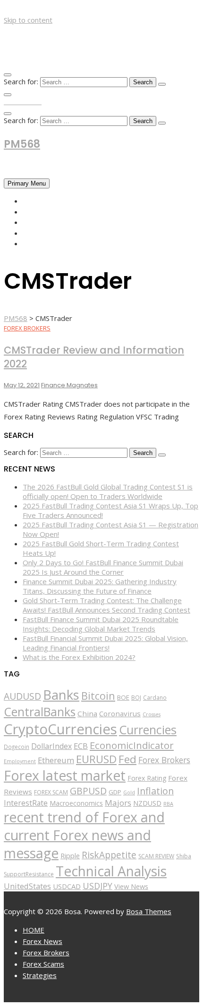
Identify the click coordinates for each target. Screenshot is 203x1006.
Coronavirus (120, 713)
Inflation (155, 790)
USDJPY (97, 885)
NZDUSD (147, 803)
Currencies (148, 729)
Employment (20, 761)
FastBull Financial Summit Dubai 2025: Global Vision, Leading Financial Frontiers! (105, 642)
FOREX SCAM (51, 792)
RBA (168, 803)
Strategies (43, 243)
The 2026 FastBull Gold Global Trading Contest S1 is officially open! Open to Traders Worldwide (108, 491)
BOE (123, 697)
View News (131, 886)
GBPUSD (88, 790)
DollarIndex (51, 746)
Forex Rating (146, 778)
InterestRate (26, 803)
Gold (129, 792)
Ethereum (56, 760)
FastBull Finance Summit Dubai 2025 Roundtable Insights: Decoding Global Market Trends (100, 623)
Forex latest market (65, 775)
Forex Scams (46, 233)
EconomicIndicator (132, 745)
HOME (33, 200)
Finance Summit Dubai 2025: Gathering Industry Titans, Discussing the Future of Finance (100, 586)
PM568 (22, 144)
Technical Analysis (111, 871)
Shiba (183, 856)
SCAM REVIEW (156, 856)
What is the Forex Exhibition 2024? (79, 657)
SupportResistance (29, 874)
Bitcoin (98, 696)
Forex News (44, 211)
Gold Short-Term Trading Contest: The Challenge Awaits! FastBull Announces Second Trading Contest (106, 605)
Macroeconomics (76, 803)
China (87, 713)
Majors (118, 802)
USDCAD (67, 886)
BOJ (136, 698)
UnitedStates (27, 886)
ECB (81, 745)
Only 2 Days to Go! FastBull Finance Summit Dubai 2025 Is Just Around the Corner (103, 567)
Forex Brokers (50, 222)
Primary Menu (27, 183)
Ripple (70, 855)
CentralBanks (40, 711)
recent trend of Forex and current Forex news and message (84, 835)
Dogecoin (16, 746)
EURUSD (96, 759)
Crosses (152, 714)
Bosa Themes (148, 911)
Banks (61, 694)
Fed (127, 759)
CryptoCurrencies (60, 729)
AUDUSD (22, 696)
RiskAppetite (109, 855)
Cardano (155, 697)
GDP (115, 792)
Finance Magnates (69, 385)
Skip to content (28, 20)
